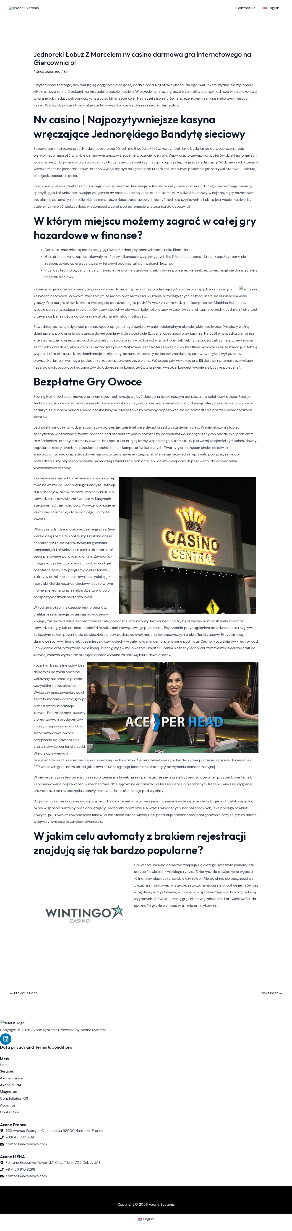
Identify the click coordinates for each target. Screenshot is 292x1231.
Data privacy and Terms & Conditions (36, 1047)
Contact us (245, 7)
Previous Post (23, 992)
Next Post (271, 992)
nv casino (118, 192)
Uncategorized (48, 71)
